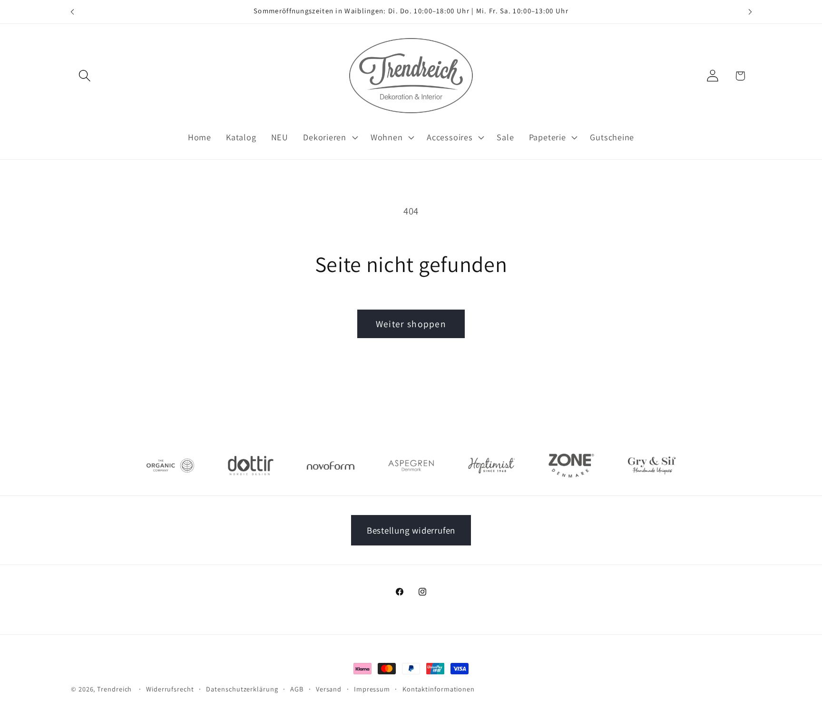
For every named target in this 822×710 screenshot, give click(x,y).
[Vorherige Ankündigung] (72, 11)
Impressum (372, 688)
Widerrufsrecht (170, 688)
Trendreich (114, 688)
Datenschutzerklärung (242, 688)
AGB (296, 688)
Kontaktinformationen (438, 688)
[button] (84, 75)
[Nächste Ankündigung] (750, 11)
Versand (329, 688)
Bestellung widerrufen (411, 530)
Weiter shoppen (411, 324)
